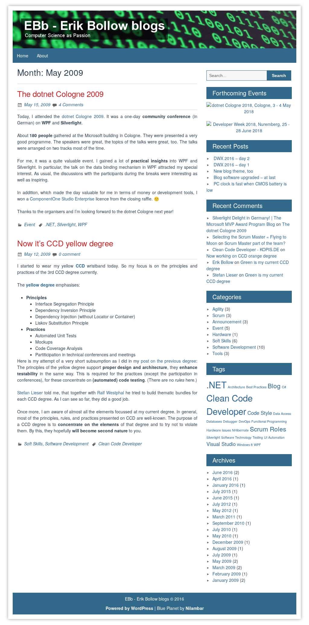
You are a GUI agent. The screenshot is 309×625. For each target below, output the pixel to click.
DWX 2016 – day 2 (232, 158)
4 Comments (71, 104)
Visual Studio (221, 443)
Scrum (218, 315)
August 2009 (224, 548)
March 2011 (223, 517)
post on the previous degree (168, 361)
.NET (50, 224)
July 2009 (221, 555)
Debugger (230, 421)
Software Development (66, 444)
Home (22, 56)
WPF (82, 224)
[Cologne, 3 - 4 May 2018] (249, 108)
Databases (214, 421)
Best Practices (256, 387)
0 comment (69, 254)
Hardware (221, 334)
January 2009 (225, 580)
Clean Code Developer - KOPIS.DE (245, 249)
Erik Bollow (222, 262)
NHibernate (240, 430)
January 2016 (225, 485)
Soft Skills (33, 444)
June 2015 (222, 498)
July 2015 (221, 491)
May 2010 (221, 536)
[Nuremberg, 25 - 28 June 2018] (249, 127)
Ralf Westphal (110, 392)
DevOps (244, 421)
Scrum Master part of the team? (255, 243)
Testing (258, 437)
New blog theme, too (233, 171)
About (42, 56)
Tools (217, 353)
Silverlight (66, 224)
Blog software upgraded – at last (245, 177)
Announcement (226, 322)
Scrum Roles (268, 428)
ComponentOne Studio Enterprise (62, 199)
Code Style (259, 412)
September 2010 (228, 523)
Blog (274, 385)
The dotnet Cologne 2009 (60, 93)
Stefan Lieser (30, 392)
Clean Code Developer (120, 444)
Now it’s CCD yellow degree (65, 242)
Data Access (282, 413)
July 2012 (221, 504)
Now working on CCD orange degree (241, 256)
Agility (218, 309)
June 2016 (222, 472)
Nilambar (195, 608)
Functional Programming (269, 421)
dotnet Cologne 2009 (83, 116)
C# (284, 387)
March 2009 (223, 567)
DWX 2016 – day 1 (232, 165)
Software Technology (236, 437)
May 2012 (221, 510)
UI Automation (274, 437)
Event (29, 224)
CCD (80, 266)
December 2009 (227, 542)
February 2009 (226, 574)
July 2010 (221, 529)
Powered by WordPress (129, 608)
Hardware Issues (218, 430)
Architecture (236, 387)
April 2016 (222, 479)
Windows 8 (245, 444)
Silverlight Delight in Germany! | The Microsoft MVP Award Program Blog (243, 221)
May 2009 (221, 561)
